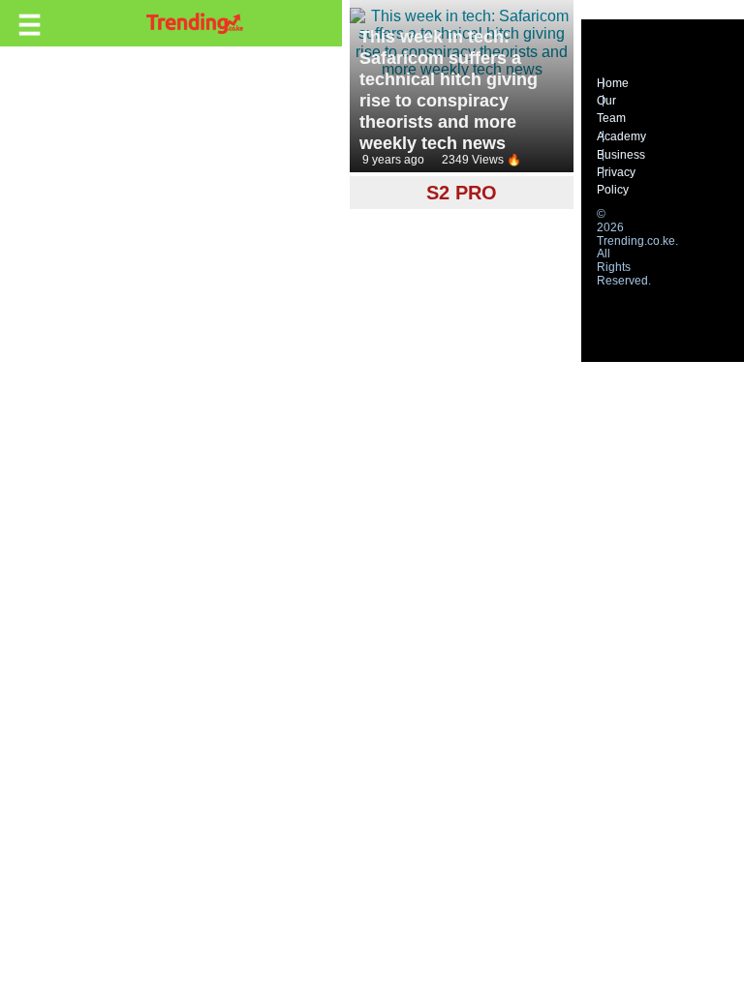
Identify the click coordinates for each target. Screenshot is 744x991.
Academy (621, 136)
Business (621, 155)
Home (613, 83)
